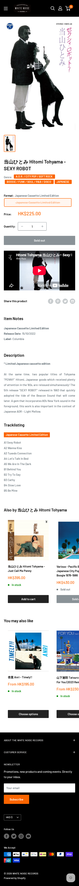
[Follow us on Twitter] (13, 836)
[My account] (60, 8)
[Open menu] (6, 8)
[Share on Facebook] (50, 301)
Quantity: (10, 226)
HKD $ (9, 817)
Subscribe (16, 799)
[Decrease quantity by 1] (22, 226)
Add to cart (28, 599)
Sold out (39, 240)
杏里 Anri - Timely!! (20, 677)
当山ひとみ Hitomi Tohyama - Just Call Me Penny (26, 568)
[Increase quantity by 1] (42, 226)
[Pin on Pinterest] (58, 301)
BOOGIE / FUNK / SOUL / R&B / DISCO (29, 181)
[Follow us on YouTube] (28, 836)
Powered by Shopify (15, 878)
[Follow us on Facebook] (6, 836)
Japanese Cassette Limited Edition (27, 434)
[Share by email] (72, 301)
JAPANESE (63, 181)
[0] (68, 8)
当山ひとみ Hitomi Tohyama (42, 509)
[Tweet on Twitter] (65, 301)
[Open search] (53, 8)
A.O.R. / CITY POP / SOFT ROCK (34, 176)
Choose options (28, 714)
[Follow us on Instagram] (21, 836)
